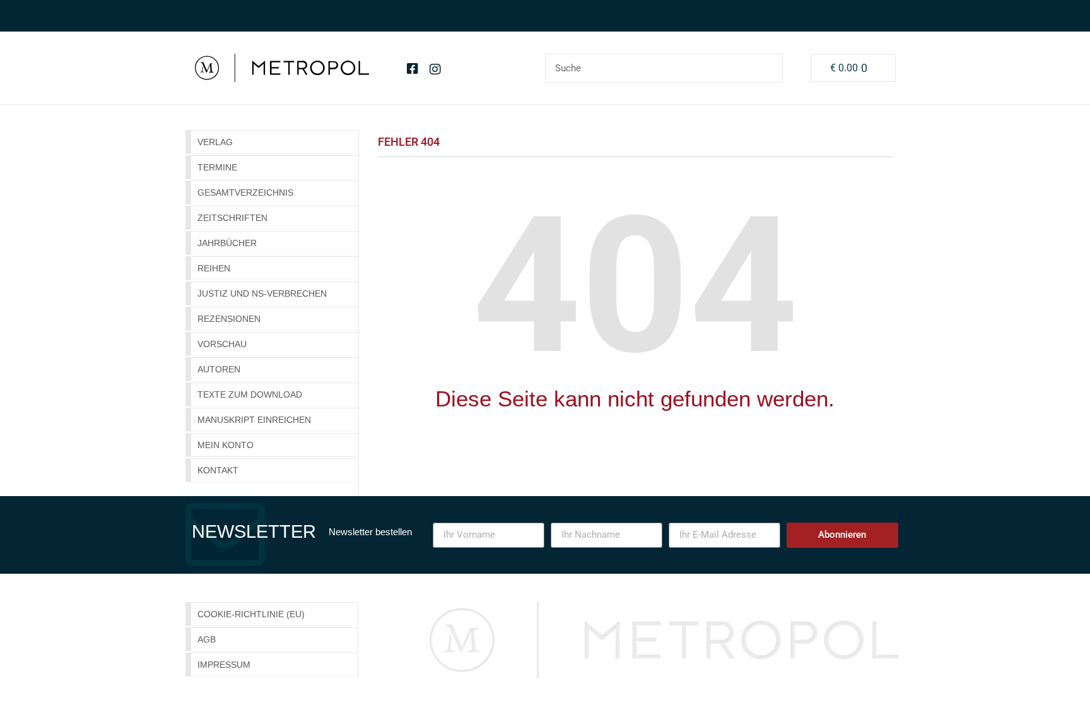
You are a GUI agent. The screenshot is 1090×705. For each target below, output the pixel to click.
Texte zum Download (249, 394)
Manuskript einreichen (254, 420)
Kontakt (217, 470)
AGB (206, 639)
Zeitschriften (232, 218)
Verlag (215, 142)
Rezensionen (229, 319)
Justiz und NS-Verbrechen (262, 293)
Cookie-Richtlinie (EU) (251, 614)
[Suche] (767, 68)
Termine (217, 167)
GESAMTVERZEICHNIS (245, 192)
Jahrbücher (227, 243)
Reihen (213, 268)
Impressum (223, 665)
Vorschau (222, 344)
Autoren (218, 369)
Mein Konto (225, 445)
